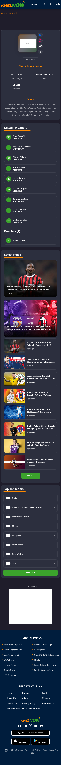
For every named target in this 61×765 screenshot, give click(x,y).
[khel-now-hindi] (58, 4)
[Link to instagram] (40, 40)
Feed (44, 693)
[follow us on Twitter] (30, 726)
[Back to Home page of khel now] (13, 4)
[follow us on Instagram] (25, 726)
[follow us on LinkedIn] (41, 726)
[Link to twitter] (40, 52)
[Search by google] (44, 4)
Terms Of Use (13, 708)
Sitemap (46, 698)
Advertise (26, 698)
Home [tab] (34, 4)
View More (30, 573)
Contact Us (12, 703)
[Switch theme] (50, 4)
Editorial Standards (31, 708)
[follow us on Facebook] (19, 726)
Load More (30, 476)
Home (9, 693)
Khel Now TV (48, 703)
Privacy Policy (28, 703)
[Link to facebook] (40, 35)
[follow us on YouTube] (36, 726)
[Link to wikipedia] (40, 46)
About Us (11, 698)
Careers (26, 693)
